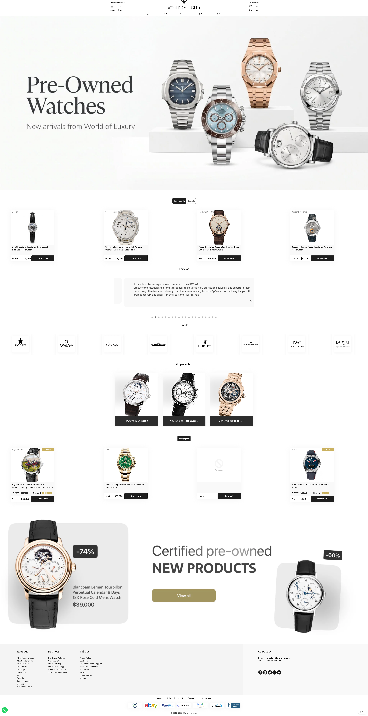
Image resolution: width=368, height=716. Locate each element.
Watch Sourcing (54, 663)
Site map (20, 684)
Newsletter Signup (24, 686)
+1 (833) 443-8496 (253, 2)
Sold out (229, 496)
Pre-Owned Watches (56, 658)
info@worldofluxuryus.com (117, 2)
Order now (43, 258)
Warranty (83, 678)
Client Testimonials (25, 661)
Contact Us (21, 672)
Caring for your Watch (57, 669)
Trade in (20, 678)
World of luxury (184, 7)
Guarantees (84, 669)
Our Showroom (23, 663)
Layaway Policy (86, 675)
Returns (83, 672)
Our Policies (84, 661)
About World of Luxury (26, 658)
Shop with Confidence (89, 666)
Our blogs (21, 669)
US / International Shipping (91, 663)
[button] (152, 317)
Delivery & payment (175, 698)
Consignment (53, 661)
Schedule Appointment (57, 672)
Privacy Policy (85, 658)
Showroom (206, 698)
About (159, 698)
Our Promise (22, 666)
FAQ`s (19, 675)
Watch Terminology (56, 666)
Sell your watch (23, 681)
